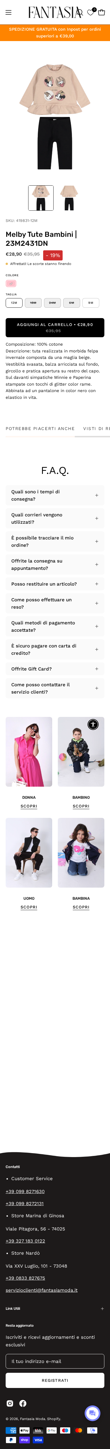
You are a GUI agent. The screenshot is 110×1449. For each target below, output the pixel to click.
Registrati (55, 1380)
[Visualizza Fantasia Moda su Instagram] (10, 1403)
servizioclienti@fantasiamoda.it (42, 1290)
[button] (79, 12)
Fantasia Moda (32, 1419)
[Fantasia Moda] (55, 12)
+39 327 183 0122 (25, 1241)
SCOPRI (29, 806)
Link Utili (13, 1308)
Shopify (53, 1419)
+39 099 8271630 (25, 1191)
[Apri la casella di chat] (92, 1413)
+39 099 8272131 (25, 1203)
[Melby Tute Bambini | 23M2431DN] (41, 198)
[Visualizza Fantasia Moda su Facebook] (23, 1403)
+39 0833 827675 (25, 1278)
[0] (90, 12)
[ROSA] (11, 283)
